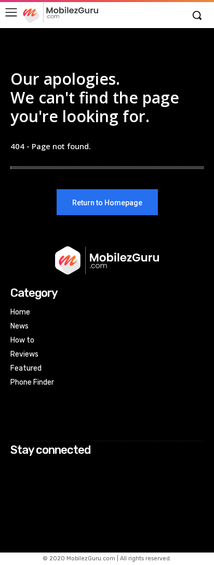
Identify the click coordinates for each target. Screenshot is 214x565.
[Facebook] (17, 470)
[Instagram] (17, 484)
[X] (17, 498)
